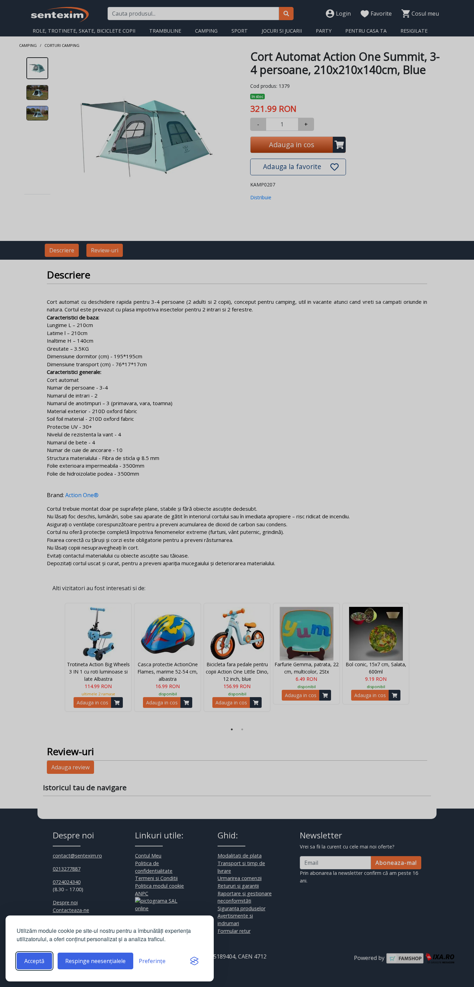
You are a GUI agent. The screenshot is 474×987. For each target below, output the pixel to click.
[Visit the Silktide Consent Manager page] (194, 961)
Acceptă (34, 961)
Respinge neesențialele (95, 961)
